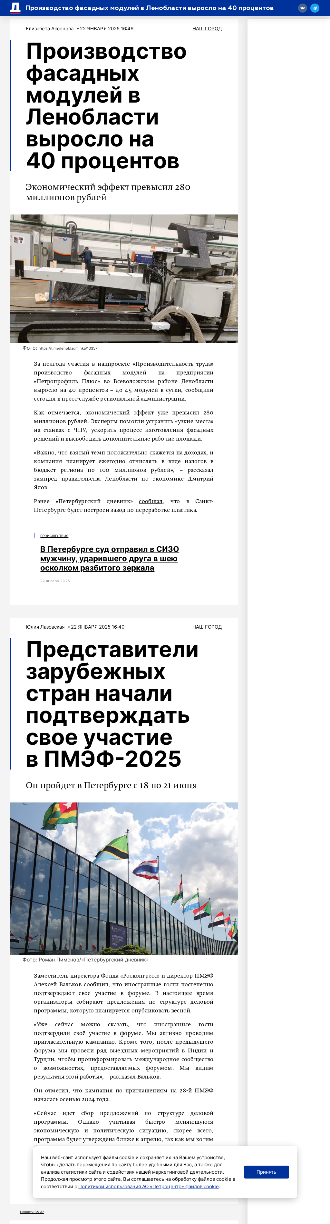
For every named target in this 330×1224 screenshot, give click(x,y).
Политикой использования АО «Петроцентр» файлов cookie (148, 1186)
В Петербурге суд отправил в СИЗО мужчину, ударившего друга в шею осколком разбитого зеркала (109, 558)
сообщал (150, 501)
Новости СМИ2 (32, 1212)
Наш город (207, 28)
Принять (266, 1172)
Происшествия (54, 536)
